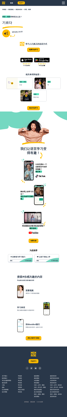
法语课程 (36, 380)
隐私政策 (32, 402)
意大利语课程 (38, 392)
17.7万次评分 (26, 65)
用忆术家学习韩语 (33, 338)
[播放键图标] (12, 83)
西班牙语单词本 (54, 389)
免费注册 (33, 241)
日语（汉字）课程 (39, 385)
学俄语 (20, 378)
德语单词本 (53, 376)
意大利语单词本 (54, 392)
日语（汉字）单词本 (56, 385)
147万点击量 (42, 65)
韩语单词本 (19, 9)
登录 (11, 3)
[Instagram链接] (40, 368)
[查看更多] (63, 3)
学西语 (20, 387)
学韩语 (4, 9)
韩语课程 (11, 9)
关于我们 (4, 376)
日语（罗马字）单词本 (56, 387)
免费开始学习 (33, 49)
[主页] (22, 44)
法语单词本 (53, 380)
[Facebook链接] (27, 368)
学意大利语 (21, 389)
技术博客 (4, 392)
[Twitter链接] (31, 368)
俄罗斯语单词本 (54, 378)
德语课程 (36, 376)
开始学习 (21, 3)
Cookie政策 (40, 402)
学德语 (20, 376)
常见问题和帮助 (6, 380)
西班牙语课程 (38, 389)
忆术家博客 (5, 389)
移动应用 (4, 383)
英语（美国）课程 (39, 394)
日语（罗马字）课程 (40, 387)
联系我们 (4, 378)
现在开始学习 (33, 108)
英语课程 (36, 396)
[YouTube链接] (35, 368)
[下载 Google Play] (42, 60)
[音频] (6, 33)
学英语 (20, 392)
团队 (3, 387)
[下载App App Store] (26, 60)
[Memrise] (4, 3)
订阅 (3, 385)
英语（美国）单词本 (56, 394)
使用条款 (26, 402)
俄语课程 (36, 378)
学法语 (20, 380)
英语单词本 (53, 396)
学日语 (20, 385)
